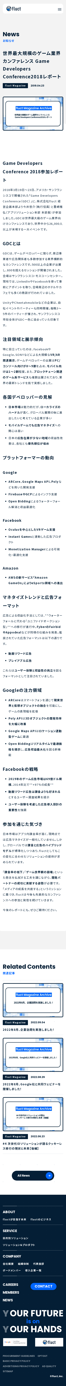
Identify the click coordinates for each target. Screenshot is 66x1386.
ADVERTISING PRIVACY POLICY (21, 1366)
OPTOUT (42, 1356)
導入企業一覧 (33, 1270)
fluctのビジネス (41, 1219)
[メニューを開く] (59, 9)
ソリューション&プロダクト (19, 1245)
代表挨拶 (38, 1264)
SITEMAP (8, 1371)
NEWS (8, 1300)
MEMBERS (11, 1292)
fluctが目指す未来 (14, 1219)
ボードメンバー (12, 1270)
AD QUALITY (49, 1366)
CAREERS (10, 1284)
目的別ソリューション (15, 1238)
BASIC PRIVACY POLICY (16, 1361)
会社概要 (8, 1264)
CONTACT (43, 1286)
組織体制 (23, 1264)
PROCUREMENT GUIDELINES (19, 1356)
